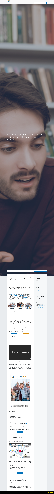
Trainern (21, 363)
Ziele (26, 423)
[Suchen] (46, 3)
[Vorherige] (10, 388)
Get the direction (38, 290)
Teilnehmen (40, 271)
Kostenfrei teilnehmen (14, 333)
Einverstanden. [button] (50, 492)
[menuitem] (22, 1)
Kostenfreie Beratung (26, 333)
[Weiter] (30, 388)
